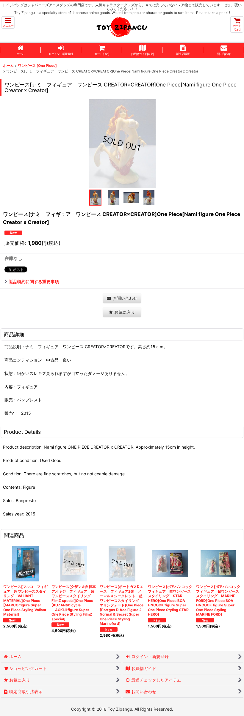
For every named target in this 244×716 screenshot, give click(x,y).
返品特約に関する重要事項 (34, 281)
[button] (8, 22)
